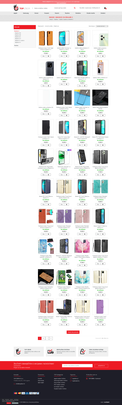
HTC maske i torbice (59, 384)
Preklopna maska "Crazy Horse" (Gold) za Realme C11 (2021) (82, 317)
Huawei (46, 13)
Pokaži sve (56, 26)
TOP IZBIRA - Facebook (94, 378)
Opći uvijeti (41, 382)
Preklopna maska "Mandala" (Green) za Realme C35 (100, 197)
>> (50, 338)
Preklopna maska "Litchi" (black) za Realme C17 (46, 137)
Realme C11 (18, 42)
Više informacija (15, 403)
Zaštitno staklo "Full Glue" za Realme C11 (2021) (64, 48)
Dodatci (103, 13)
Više (43, 56)
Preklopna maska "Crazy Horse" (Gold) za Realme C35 (64, 197)
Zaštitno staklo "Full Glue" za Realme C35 (82, 108)
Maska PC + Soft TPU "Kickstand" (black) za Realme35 (82, 137)
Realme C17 (18, 38)
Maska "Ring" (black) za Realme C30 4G (100, 108)
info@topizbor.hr (20, 384)
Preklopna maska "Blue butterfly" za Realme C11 (46, 256)
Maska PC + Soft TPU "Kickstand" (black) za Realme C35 (64, 256)
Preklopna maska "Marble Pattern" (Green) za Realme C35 (82, 287)
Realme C (16, 31)
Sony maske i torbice (59, 382)
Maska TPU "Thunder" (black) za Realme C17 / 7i (82, 78)
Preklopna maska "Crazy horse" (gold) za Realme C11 (100, 287)
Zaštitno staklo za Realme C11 (64, 77)
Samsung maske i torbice (60, 380)
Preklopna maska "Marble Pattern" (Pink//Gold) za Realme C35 (82, 257)
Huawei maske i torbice (60, 388)
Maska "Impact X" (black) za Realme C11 (100, 226)
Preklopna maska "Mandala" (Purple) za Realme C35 (64, 226)
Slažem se (9, 403)
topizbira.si (75, 378)
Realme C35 (18, 33)
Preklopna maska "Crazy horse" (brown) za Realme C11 (46, 226)
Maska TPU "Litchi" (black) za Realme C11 (82, 197)
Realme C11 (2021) (19, 40)
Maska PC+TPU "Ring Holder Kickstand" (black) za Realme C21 (82, 167)
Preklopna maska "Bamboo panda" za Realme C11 (64, 287)
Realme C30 (18, 35)
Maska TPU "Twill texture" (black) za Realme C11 (100, 137)
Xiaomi (57, 13)
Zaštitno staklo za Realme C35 (46, 107)
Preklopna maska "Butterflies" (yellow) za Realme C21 (46, 287)
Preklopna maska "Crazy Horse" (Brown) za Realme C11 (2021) (46, 317)
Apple (15, 13)
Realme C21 (18, 36)
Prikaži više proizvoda (73, 332)
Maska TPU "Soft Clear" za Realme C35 (64, 167)
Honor (36, 13)
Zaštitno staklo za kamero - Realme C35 (100, 48)
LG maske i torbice (59, 386)
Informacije (41, 380)
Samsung (26, 13)
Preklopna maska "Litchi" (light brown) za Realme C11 (45, 48)
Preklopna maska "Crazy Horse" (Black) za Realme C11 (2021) (100, 256)
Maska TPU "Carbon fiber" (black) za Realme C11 (64, 137)
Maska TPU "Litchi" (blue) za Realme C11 (46, 197)
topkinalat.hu (75, 381)
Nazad (51, 19)
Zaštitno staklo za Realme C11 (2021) (82, 48)
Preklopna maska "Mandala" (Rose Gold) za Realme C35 (82, 226)
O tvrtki (40, 378)
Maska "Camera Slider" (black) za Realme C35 (64, 317)
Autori (102, 402)
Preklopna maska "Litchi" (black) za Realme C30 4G (64, 108)
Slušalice (78, 13)
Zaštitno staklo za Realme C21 (100, 77)
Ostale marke (91, 13)
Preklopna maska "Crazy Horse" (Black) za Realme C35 (100, 167)
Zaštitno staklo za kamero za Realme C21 (46, 78)
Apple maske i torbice (59, 378)
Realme (67, 13)
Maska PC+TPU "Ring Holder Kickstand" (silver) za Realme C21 (46, 167)
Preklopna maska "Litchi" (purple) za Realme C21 (100, 317)
